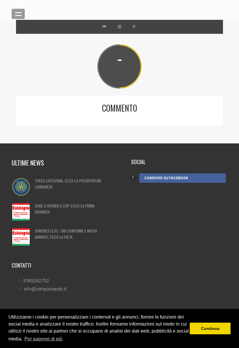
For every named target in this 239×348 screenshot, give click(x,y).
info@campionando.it (45, 289)
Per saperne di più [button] (43, 338)
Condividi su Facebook (166, 178)
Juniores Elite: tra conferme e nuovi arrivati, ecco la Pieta (66, 234)
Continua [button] (210, 328)
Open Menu (18, 14)
